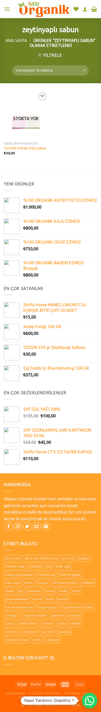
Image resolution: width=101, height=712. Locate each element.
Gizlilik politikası (45, 693)
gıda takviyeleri (16, 599)
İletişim (76, 697)
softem (47, 623)
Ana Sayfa (16, 40)
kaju (50, 599)
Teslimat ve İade (79, 693)
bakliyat (35, 566)
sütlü (61, 623)
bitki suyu (12, 582)
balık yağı (63, 566)
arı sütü (68, 558)
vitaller (75, 623)
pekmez (58, 615)
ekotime (34, 591)
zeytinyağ (29, 631)
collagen (88, 582)
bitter (29, 582)
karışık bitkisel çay (19, 607)
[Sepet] (94, 9)
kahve (37, 599)
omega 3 (12, 615)
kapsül (63, 599)
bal (48, 566)
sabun (10, 623)
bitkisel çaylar (70, 574)
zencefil (11, 631)
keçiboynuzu (47, 607)
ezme (50, 591)
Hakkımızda (15, 693)
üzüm (36, 639)
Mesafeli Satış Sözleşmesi (42, 697)
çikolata (64, 631)
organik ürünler (35, 615)
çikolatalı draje (16, 639)
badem (84, 558)
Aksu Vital (12, 558)
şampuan (52, 639)
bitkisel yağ (46, 574)
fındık (63, 591)
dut (20, 591)
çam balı (47, 631)
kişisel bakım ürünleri (77, 607)
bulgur (43, 582)
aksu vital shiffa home (41, 558)
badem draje (15, 566)
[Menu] (7, 9)
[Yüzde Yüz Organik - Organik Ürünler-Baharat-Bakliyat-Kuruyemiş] (44, 9)
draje (9, 591)
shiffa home (28, 623)
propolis (75, 615)
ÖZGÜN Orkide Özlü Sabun (25, 148)
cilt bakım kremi (65, 582)
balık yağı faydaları (19, 574)
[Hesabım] (85, 9)
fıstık (76, 591)
